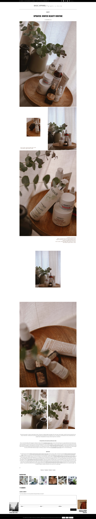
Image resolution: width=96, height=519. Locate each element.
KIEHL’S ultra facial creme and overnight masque (54, 461)
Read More (71, 517)
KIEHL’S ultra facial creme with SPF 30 (56, 445)
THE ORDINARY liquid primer (56, 447)
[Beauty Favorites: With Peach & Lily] (43, 480)
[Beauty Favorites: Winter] (33, 480)
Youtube (53, 469)
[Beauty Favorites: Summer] (53, 480)
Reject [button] (67, 517)
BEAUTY (48, 12)
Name (22, 506)
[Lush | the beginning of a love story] (72, 480)
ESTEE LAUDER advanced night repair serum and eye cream (64, 456)
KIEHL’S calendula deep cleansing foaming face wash (39, 453)
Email (41, 506)
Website (60, 506)
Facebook (46, 469)
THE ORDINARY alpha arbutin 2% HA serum (35, 459)
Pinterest (50, 469)
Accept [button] (64, 517)
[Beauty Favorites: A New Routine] (24, 480)
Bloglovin (42, 469)
